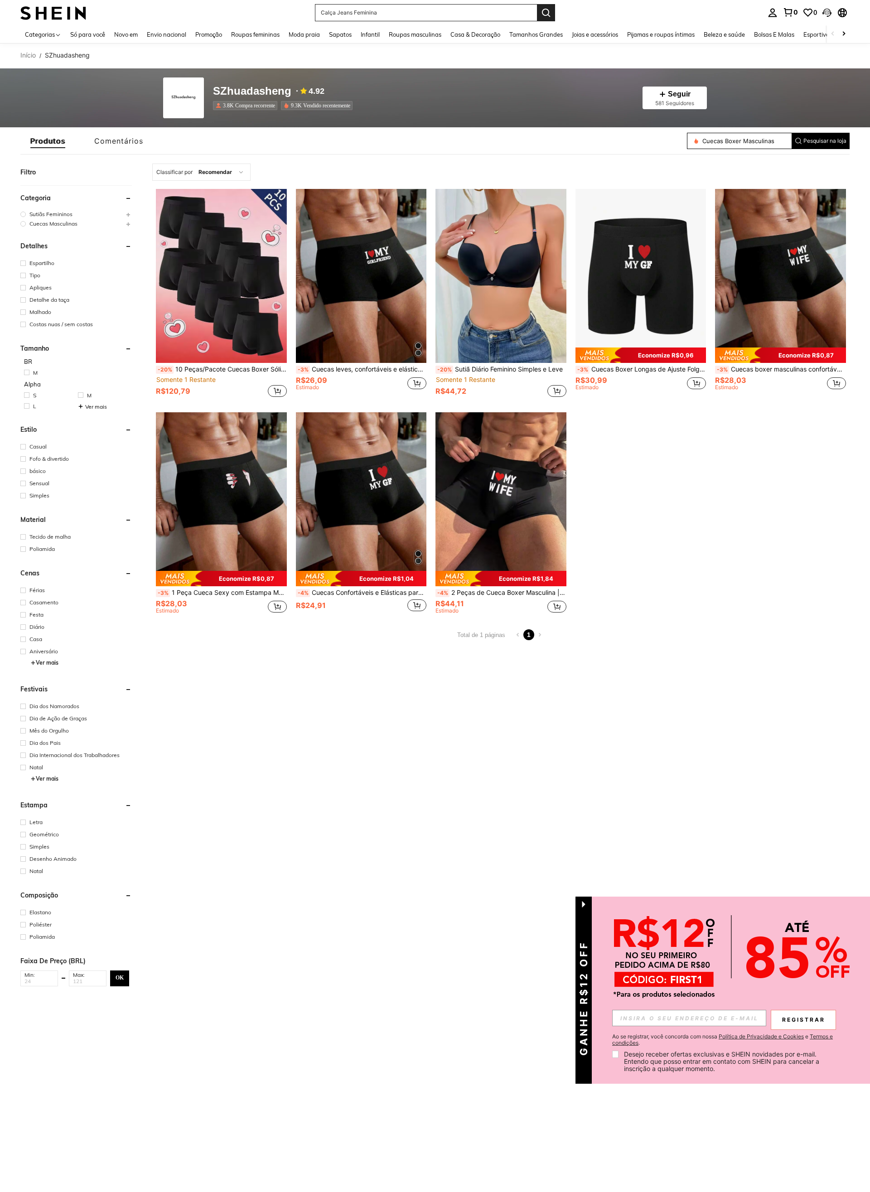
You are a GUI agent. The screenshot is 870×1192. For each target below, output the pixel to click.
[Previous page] (517, 634)
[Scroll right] (844, 34)
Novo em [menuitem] (126, 34)
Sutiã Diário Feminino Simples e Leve (500, 369)
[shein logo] (53, 12)
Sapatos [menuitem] (340, 34)
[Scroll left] (833, 34)
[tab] (47, 140)
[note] (640, 355)
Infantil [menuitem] (370, 34)
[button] (827, 12)
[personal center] (772, 12)
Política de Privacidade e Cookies (761, 1036)
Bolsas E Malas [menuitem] (774, 34)
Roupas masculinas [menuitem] (415, 34)
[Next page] (539, 634)
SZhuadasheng (252, 91)
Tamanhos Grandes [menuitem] (536, 34)
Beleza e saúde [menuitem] (724, 34)
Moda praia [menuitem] (304, 34)
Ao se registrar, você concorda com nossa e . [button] (722, 1039)
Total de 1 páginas (481, 635)
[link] (790, 12)
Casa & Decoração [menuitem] (475, 34)
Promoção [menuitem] (208, 34)
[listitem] (247, 105)
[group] (76, 214)
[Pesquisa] (546, 12)
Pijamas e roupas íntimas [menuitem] (661, 34)
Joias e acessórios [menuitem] (595, 34)
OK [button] (120, 978)
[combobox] (201, 172)
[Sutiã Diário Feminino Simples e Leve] (500, 276)
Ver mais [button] (96, 406)
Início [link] (28, 55)
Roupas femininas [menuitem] (255, 34)
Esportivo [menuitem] (816, 34)
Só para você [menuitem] (87, 34)
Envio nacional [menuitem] (166, 34)
